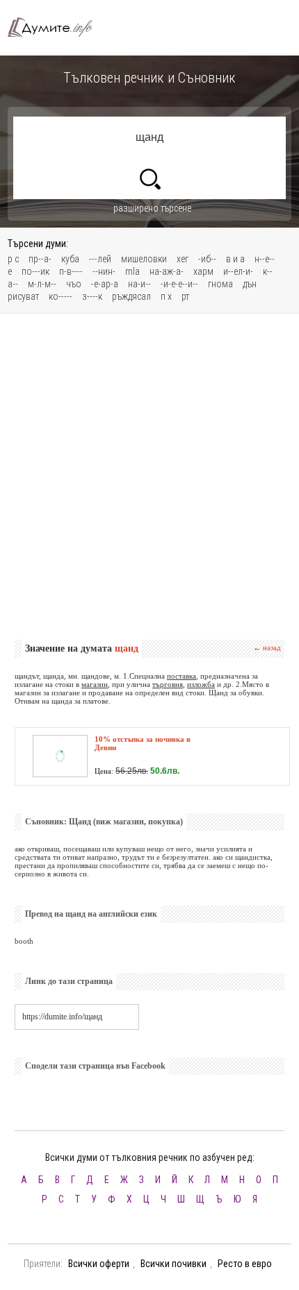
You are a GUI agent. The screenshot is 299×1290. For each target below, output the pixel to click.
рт (185, 296)
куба (70, 258)
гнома (220, 283)
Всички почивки (173, 1263)
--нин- (103, 271)
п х (166, 296)
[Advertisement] (149, 477)
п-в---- (71, 271)
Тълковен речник (56, 27)
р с (13, 258)
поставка (181, 676)
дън (250, 283)
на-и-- (139, 283)
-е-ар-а (104, 283)
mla (132, 271)
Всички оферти (98, 1263)
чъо (73, 283)
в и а (235, 258)
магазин (94, 684)
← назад (267, 647)
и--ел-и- (238, 271)
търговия (167, 684)
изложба (201, 684)
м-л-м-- (42, 283)
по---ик (35, 271)
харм (203, 271)
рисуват (23, 296)
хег (182, 258)
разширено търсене (152, 208)
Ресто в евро (245, 1263)
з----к (92, 296)
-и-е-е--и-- (179, 283)
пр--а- (40, 258)
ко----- (60, 296)
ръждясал (131, 296)
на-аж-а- (167, 271)
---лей (100, 258)
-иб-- (207, 258)
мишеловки (144, 258)
